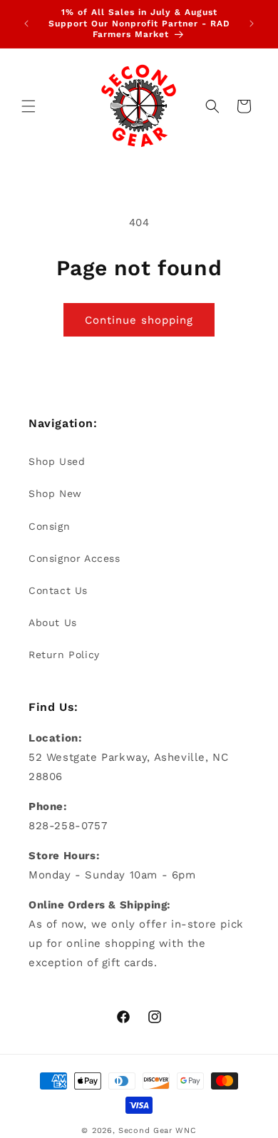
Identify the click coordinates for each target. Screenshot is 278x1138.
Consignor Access (74, 558)
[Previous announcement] (26, 23)
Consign (49, 526)
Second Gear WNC (157, 1130)
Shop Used (57, 461)
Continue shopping (139, 320)
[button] (28, 106)
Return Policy (64, 654)
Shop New (55, 493)
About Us (53, 622)
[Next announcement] (251, 23)
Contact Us (58, 590)
